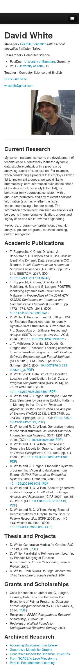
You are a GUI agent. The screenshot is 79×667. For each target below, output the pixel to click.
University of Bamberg (39, 61)
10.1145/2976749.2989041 (29, 313)
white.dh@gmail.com (18, 85)
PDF (30, 369)
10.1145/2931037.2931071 (46, 339)
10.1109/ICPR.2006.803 (26, 527)
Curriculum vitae (15, 79)
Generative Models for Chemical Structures (40, 654)
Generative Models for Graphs (31, 649)
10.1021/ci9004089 (40, 439)
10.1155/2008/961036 (25, 483)
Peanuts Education (33, 44)
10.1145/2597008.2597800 (29, 391)
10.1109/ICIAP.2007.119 (49, 501)
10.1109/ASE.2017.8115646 (29, 278)
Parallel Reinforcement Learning (32, 662)
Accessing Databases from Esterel (33, 645)
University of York (31, 66)
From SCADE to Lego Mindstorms (33, 658)
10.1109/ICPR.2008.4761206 (47, 457)
